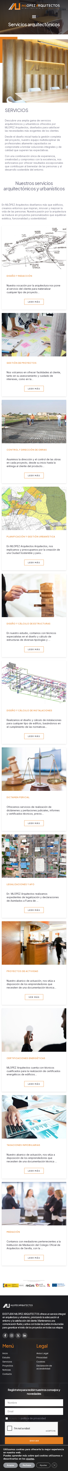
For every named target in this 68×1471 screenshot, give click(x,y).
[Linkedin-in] (24, 1335)
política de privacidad (33, 1418)
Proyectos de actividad (22, 971)
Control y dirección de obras (27, 449)
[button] (34, 16)
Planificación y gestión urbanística (31, 536)
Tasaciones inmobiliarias (23, 1145)
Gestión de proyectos (22, 363)
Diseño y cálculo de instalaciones (29, 710)
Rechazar (27, 1465)
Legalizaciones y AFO (21, 884)
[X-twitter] (18, 1335)
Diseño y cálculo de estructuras (29, 623)
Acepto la (27, 1418)
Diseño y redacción (19, 276)
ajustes (30, 1458)
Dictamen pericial (18, 797)
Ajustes (43, 1465)
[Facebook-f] (5, 1335)
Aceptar (10, 1465)
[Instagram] (11, 1335)
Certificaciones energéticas (26, 1058)
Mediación (13, 1232)
